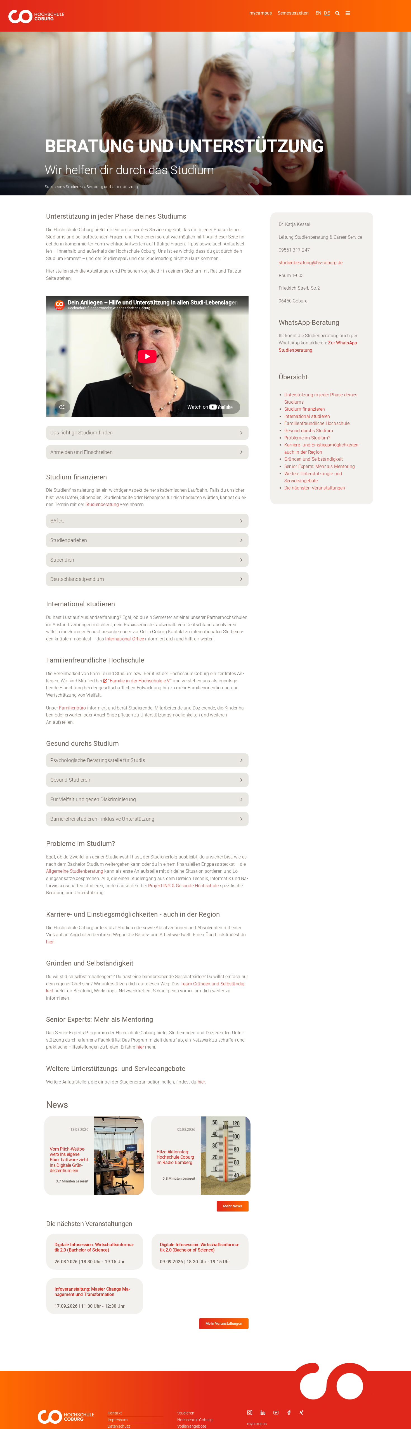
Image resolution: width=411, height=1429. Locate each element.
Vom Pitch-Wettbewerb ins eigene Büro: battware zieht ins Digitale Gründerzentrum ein (69, 1159)
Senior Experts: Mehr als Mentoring (319, 466)
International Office (124, 639)
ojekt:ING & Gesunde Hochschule (185, 885)
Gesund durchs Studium (308, 430)
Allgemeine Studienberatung (74, 871)
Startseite (53, 186)
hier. (50, 942)
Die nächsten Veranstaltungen (314, 488)
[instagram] (249, 1412)
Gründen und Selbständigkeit (313, 459)
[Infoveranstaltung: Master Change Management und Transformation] (94, 1296)
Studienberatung (102, 504)
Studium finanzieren (304, 409)
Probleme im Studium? (307, 438)
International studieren (307, 416)
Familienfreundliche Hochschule (316, 423)
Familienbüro (72, 708)
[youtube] (275, 1412)
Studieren (74, 186)
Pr (150, 885)
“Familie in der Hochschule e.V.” (140, 680)
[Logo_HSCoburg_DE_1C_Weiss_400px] (36, 12)
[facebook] (288, 1412)
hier (140, 1047)
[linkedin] (262, 1412)
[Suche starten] (338, 13)
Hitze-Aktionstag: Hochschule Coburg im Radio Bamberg (175, 1157)
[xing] (301, 1412)
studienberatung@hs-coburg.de (311, 262)
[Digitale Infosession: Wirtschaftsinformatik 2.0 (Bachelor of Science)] (94, 1252)
